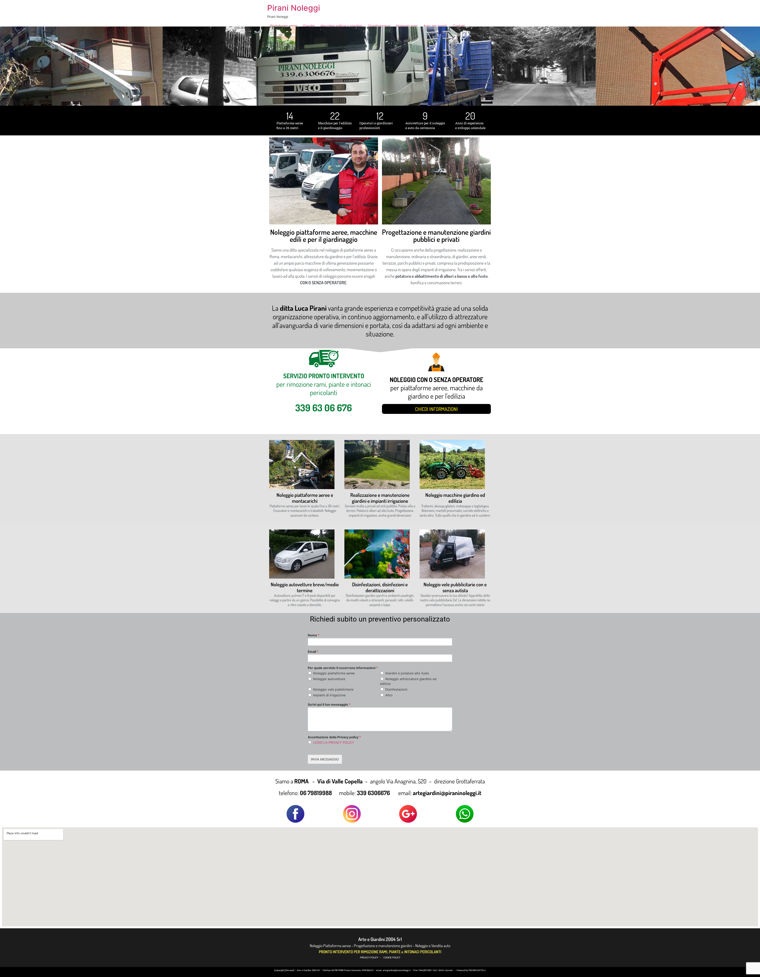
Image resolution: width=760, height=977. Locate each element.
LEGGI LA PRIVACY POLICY (333, 742)
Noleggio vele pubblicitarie (333, 689)
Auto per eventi (435, 26)
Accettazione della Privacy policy (334, 737)
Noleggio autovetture (329, 679)
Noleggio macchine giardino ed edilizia (455, 498)
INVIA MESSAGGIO (325, 759)
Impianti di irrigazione (329, 695)
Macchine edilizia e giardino (341, 26)
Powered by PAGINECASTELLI (471, 970)
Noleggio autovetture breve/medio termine (305, 587)
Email (313, 652)
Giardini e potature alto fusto (407, 673)
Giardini (309, 26)
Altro (389, 695)
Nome (313, 635)
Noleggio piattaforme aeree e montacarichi (304, 498)
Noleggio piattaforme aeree (334, 673)
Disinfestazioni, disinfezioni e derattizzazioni (380, 587)
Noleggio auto (407, 26)
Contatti (459, 26)
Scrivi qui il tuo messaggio (329, 704)
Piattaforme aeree (283, 26)
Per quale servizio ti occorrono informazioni (343, 668)
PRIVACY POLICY (369, 957)
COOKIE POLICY (391, 957)
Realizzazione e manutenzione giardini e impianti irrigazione (379, 498)
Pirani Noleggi (293, 8)
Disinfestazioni (379, 26)
